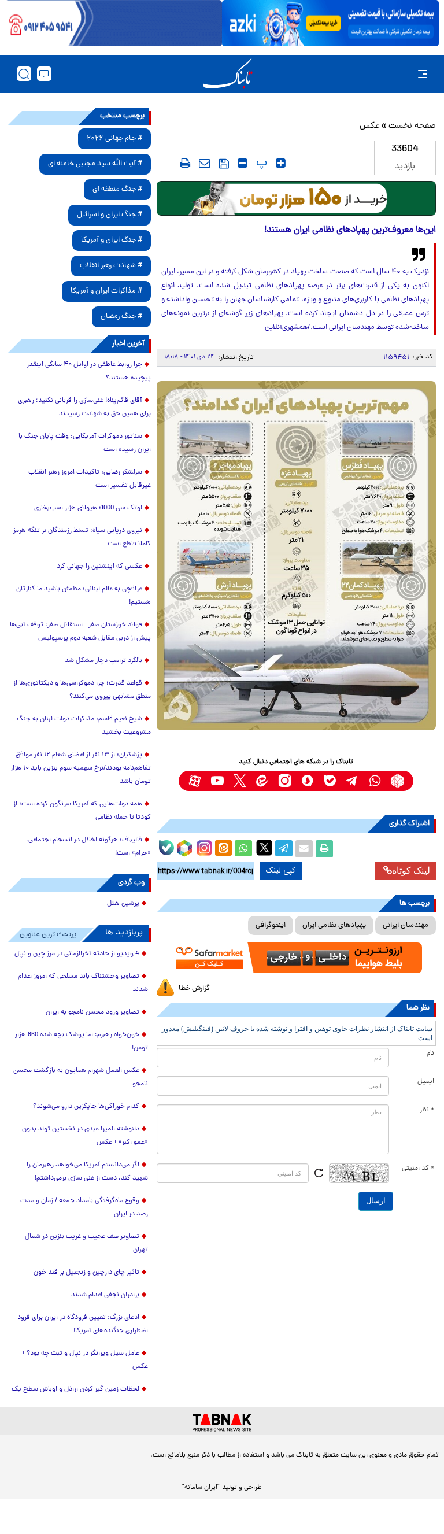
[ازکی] (330, 23)
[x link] (239, 781)
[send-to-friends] (204, 163)
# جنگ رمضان (121, 316)
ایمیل (425, 1082)
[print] (185, 163)
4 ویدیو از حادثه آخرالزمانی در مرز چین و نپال (76, 954)
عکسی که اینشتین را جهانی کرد (99, 566)
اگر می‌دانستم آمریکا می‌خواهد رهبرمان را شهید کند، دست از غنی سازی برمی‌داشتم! (87, 1172)
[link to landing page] (228, 74)
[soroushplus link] (307, 781)
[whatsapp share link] (243, 848)
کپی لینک (280, 870)
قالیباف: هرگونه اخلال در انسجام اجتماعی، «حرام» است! (88, 847)
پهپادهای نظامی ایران (334, 925)
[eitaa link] (262, 781)
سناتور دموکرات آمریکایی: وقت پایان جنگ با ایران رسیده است (84, 443)
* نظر (427, 1110)
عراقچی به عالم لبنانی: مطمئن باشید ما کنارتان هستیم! (83, 596)
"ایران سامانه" (201, 1488)
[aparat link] (194, 781)
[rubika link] (397, 781)
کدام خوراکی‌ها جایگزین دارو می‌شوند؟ (86, 1106)
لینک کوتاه (411, 870)
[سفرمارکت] (296, 958)
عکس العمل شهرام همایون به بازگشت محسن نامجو (80, 1077)
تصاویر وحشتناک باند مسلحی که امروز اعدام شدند (83, 983)
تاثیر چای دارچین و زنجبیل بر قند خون (86, 1272)
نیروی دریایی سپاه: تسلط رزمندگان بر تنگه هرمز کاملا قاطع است (82, 537)
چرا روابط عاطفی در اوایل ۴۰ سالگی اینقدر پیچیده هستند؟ (89, 371)
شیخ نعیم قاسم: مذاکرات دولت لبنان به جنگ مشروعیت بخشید (84, 726)
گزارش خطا (194, 988)
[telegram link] (352, 781)
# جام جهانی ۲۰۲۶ (114, 138)
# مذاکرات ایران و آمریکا (106, 291)
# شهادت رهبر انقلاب (111, 265)
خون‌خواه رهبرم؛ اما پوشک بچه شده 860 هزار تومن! (81, 1042)
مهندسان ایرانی (405, 925)
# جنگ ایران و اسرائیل (109, 214)
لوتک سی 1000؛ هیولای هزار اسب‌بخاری (88, 508)
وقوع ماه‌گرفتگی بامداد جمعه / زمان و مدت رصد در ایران (84, 1207)
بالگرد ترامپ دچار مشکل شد (103, 661)
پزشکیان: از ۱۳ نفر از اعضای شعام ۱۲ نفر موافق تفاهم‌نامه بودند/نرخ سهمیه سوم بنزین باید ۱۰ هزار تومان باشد (80, 768)
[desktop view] (44, 73)
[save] (224, 163)
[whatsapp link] (375, 781)
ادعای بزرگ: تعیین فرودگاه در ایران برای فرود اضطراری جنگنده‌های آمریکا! (82, 1324)
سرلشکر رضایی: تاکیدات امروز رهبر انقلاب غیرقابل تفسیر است (89, 479)
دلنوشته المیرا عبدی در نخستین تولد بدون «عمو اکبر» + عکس (85, 1136)
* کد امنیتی (418, 1168)
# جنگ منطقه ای (117, 189)
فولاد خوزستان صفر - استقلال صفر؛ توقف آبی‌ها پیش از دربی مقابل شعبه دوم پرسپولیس (80, 632)
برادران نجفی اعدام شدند (105, 1295)
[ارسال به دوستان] (304, 848)
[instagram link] (285, 781)
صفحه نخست (412, 126)
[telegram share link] (284, 848)
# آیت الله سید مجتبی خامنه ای (95, 163)
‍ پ (260, 163)
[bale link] (330, 781)
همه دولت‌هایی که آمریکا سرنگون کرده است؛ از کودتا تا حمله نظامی (82, 811)
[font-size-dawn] (242, 163)
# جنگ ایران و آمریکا (111, 240)
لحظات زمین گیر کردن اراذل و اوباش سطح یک (75, 1389)
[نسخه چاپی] (324, 848)
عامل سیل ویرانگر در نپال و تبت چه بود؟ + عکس (85, 1360)
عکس (370, 126)
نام (430, 1053)
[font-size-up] (280, 163)
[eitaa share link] (223, 848)
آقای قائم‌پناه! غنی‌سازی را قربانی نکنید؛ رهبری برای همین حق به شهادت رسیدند (84, 407)
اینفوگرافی (271, 925)
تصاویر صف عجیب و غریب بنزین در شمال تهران (86, 1243)
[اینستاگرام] (203, 846)
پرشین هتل (123, 904)
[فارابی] (296, 198)
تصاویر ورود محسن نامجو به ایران (92, 1012)
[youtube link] (217, 781)
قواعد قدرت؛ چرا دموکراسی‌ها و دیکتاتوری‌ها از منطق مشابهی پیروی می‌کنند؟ (82, 690)
